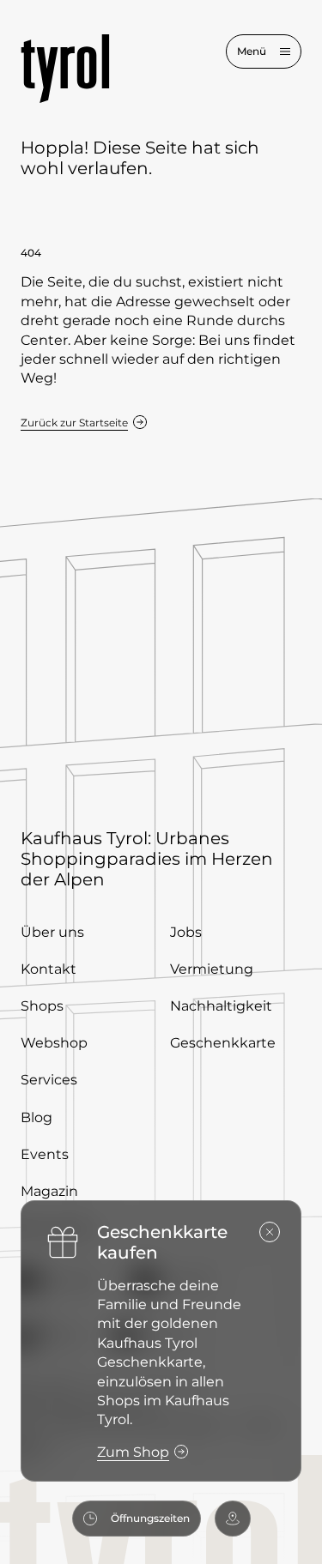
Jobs (186, 932)
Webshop (54, 1043)
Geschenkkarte (223, 1043)
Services (49, 1080)
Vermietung (211, 969)
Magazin (49, 1191)
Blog (36, 1117)
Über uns (52, 932)
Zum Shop (133, 1452)
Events (45, 1154)
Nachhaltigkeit (221, 1006)
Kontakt (48, 969)
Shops (42, 1006)
